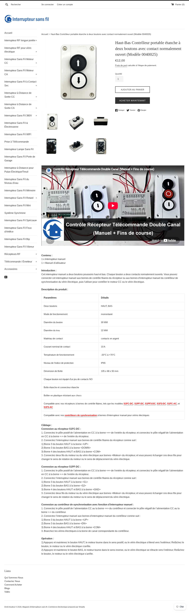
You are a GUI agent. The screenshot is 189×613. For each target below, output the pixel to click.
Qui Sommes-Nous (13, 577)
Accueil (8, 33)
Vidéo (7, 592)
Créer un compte (65, 4)
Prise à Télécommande (16, 141)
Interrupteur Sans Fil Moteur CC (20, 61)
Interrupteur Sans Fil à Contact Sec (20, 83)
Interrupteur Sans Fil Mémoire (19, 190)
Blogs (7, 588)
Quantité (118, 74)
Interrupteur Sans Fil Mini (17, 205)
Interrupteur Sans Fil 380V (20, 115)
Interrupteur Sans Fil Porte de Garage (19, 158)
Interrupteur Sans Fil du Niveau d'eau (16, 181)
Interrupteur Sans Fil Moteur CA (20, 72)
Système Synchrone (15, 213)
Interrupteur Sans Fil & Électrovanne (16, 125)
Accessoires (20, 269)
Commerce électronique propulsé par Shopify (66, 607)
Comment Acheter (13, 584)
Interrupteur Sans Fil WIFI (17, 134)
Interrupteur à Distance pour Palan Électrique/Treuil (19, 170)
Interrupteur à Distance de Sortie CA (20, 106)
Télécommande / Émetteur (20, 261)
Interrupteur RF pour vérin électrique (20, 50)
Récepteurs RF (20, 254)
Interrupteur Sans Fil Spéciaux (20, 220)
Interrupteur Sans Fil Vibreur (19, 246)
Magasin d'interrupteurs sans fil (34, 607)
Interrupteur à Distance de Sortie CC (20, 95)
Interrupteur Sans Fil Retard (20, 198)
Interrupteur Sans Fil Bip (17, 239)
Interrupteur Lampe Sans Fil (19, 149)
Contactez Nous (12, 581)
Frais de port (121, 65)
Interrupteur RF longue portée (20, 40)
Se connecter (47, 4)
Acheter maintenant (132, 100)
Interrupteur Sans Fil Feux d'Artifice (18, 230)
